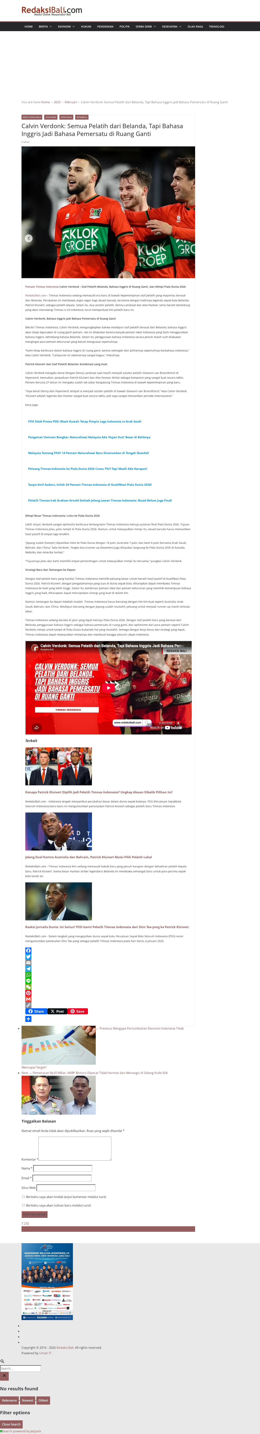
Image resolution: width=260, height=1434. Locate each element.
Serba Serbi (144, 26)
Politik (125, 26)
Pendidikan (105, 26)
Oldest (43, 1400)
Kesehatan (169, 26)
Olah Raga (195, 26)
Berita (43, 26)
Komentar (30, 1159)
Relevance (9, 1400)
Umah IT (45, 1353)
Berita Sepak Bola (32, 117)
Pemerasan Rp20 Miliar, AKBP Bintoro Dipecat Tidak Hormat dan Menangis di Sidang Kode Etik (95, 1073)
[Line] (108, 981)
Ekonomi (64, 26)
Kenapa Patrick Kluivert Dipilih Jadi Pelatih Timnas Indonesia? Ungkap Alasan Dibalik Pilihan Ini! (98, 792)
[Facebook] (108, 951)
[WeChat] (108, 987)
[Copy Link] (108, 1005)
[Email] (108, 963)
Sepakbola (82, 117)
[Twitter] (108, 957)
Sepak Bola (66, 117)
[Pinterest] (108, 993)
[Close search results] (4, 1376)
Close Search (11, 1424)
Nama (27, 1168)
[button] (50, 26)
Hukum (86, 26)
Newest (27, 1400)
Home (29, 26)
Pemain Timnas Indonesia (42, 286)
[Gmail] (108, 999)
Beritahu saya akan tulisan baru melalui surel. (58, 1205)
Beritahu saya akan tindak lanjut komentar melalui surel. (66, 1197)
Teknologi (216, 26)
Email (27, 1178)
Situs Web (29, 1188)
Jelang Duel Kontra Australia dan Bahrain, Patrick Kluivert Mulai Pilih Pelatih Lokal (88, 857)
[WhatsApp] (108, 975)
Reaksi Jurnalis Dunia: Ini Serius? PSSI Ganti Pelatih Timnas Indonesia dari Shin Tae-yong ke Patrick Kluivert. (107, 927)
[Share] (108, 1019)
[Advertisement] (130, 71)
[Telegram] (108, 969)
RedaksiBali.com (36, 295)
